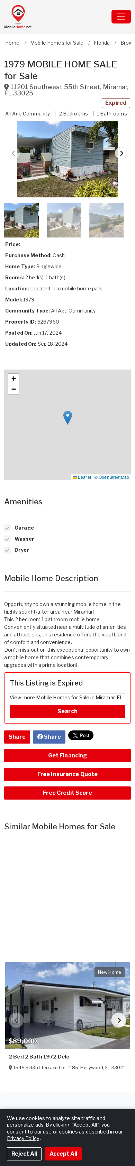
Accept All (63, 1153)
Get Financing (67, 755)
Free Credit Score (67, 793)
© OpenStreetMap (111, 477)
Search (67, 711)
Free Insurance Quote (67, 774)
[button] (67, 159)
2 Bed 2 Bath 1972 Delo (39, 1057)
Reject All (24, 1153)
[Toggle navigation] (121, 17)
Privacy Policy (23, 1138)
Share (17, 737)
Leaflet (84, 477)
